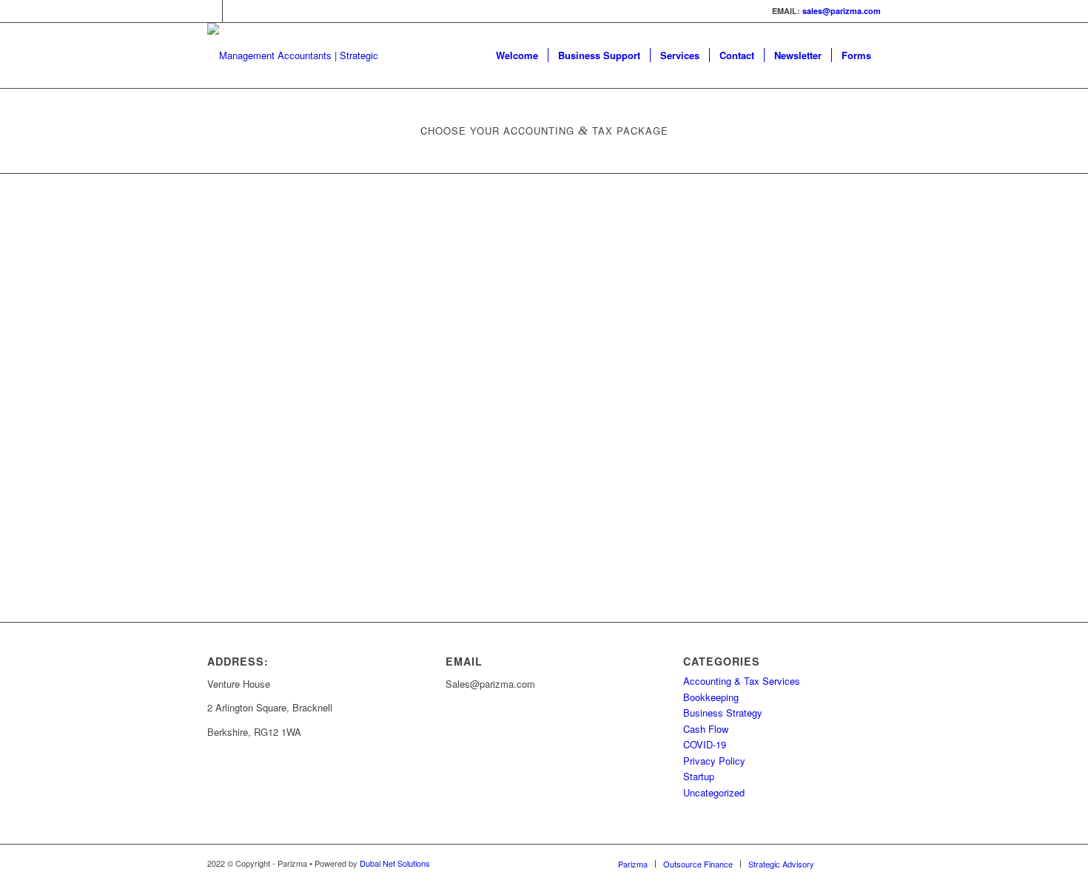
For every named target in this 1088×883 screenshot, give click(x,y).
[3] (305, 55)
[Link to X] (211, 11)
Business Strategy (722, 713)
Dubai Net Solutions (395, 863)
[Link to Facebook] (234, 11)
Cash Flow (705, 729)
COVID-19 (704, 744)
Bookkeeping (711, 697)
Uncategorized (714, 792)
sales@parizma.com (841, 10)
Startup (698, 776)
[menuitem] (517, 55)
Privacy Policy (714, 761)
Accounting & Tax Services (741, 681)
